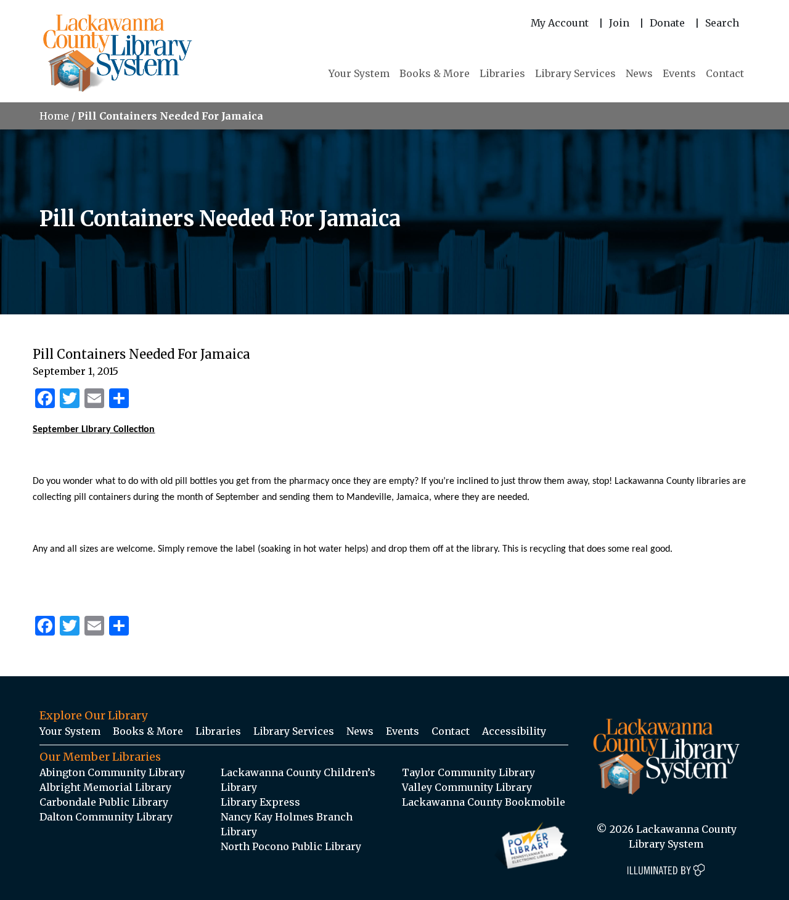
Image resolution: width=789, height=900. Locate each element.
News (639, 73)
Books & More (434, 73)
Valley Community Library (467, 787)
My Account (560, 23)
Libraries (502, 73)
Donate (667, 23)
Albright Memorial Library (105, 787)
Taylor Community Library (468, 772)
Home (54, 116)
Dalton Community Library (106, 817)
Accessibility (514, 731)
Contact (725, 73)
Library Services (575, 73)
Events (679, 73)
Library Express (260, 802)
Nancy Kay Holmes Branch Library (287, 824)
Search (722, 23)
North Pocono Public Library (291, 846)
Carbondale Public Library (103, 802)
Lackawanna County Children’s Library (298, 779)
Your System (359, 73)
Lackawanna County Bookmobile (483, 802)
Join (619, 23)
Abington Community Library (112, 772)
